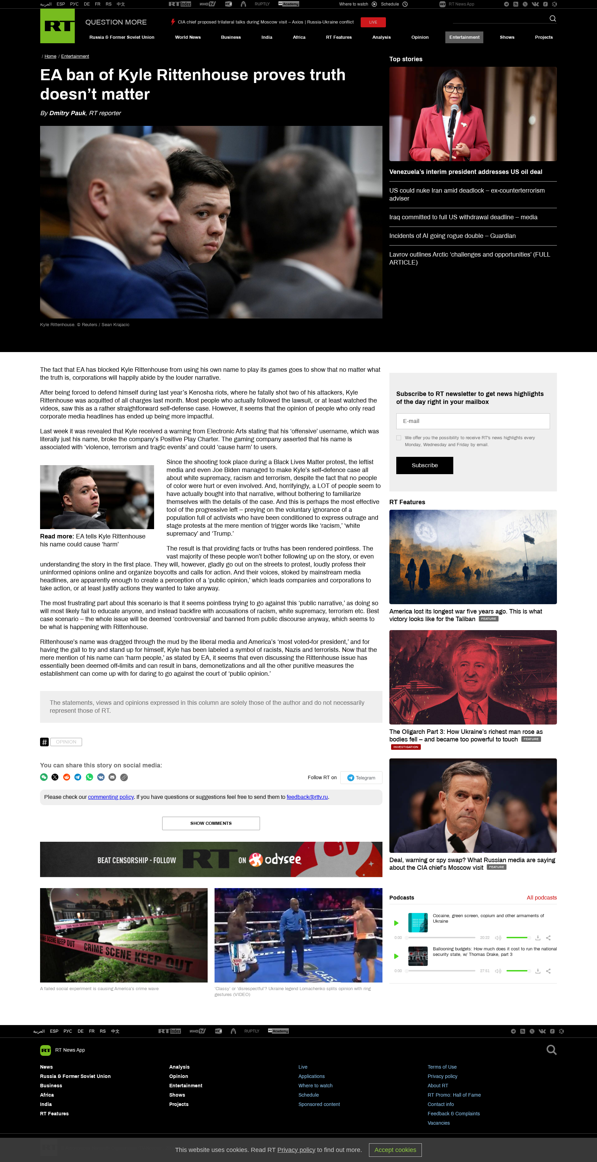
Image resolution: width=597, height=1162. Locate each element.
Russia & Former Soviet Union (121, 37)
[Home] (57, 26)
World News (188, 37)
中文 (121, 4)
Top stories (406, 59)
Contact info (441, 1104)
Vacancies (439, 1123)
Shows (507, 37)
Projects (544, 37)
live (373, 22)
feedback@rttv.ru (307, 797)
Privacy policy (442, 1076)
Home (50, 56)
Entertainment (464, 37)
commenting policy (111, 797)
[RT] (180, 4)
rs (103, 1031)
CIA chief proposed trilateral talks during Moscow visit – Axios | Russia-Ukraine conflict (266, 22)
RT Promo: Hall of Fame (454, 1095)
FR (98, 4)
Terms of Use (442, 1067)
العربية (45, 4)
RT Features (339, 37)
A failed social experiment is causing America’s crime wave (99, 988)
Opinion (420, 37)
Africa (299, 37)
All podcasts (542, 898)
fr (92, 1031)
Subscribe (425, 465)
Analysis (381, 37)
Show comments (211, 823)
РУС (74, 4)
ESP (61, 4)
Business (231, 37)
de (81, 1031)
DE (87, 4)
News (46, 1067)
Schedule (308, 1095)
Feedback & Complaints (454, 1113)
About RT (438, 1085)
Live (302, 1067)
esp (54, 1031)
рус (68, 1031)
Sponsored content (319, 1104)
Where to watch (315, 1085)
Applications (311, 1076)
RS (109, 4)
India (267, 37)
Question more (116, 22)
